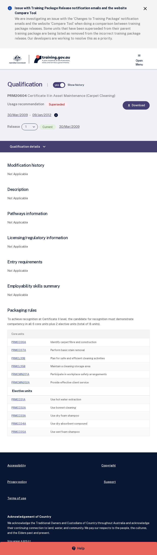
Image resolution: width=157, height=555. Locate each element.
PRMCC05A (18, 431)
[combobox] (29, 126)
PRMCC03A (18, 415)
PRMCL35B (18, 366)
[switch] (59, 85)
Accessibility (16, 465)
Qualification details (28, 146)
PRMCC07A (18, 350)
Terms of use (16, 498)
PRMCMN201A (20, 374)
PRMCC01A (18, 399)
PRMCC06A (18, 342)
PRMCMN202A (20, 382)
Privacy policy (17, 482)
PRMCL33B (18, 358)
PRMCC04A (18, 423)
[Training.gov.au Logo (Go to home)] (49, 59)
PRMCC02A (18, 407)
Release (13, 127)
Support (110, 482)
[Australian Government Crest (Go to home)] (18, 59)
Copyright (108, 465)
